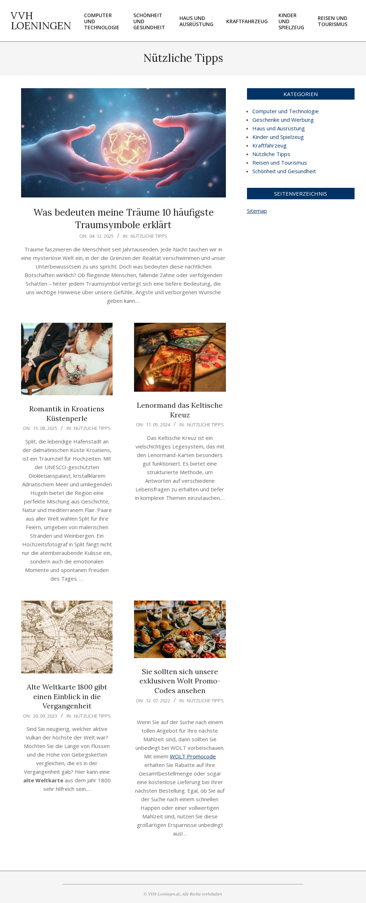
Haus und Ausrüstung (278, 128)
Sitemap (257, 210)
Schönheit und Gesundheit (284, 171)
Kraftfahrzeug (269, 145)
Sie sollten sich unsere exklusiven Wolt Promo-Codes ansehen (180, 681)
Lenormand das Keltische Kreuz (180, 410)
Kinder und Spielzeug (278, 136)
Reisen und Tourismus (279, 162)
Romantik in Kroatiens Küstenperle (66, 413)
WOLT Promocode (193, 756)
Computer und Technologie (285, 111)
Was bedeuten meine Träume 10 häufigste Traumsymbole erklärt (123, 218)
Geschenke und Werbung (283, 119)
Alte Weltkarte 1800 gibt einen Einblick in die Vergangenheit (67, 696)
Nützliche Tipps (148, 236)
